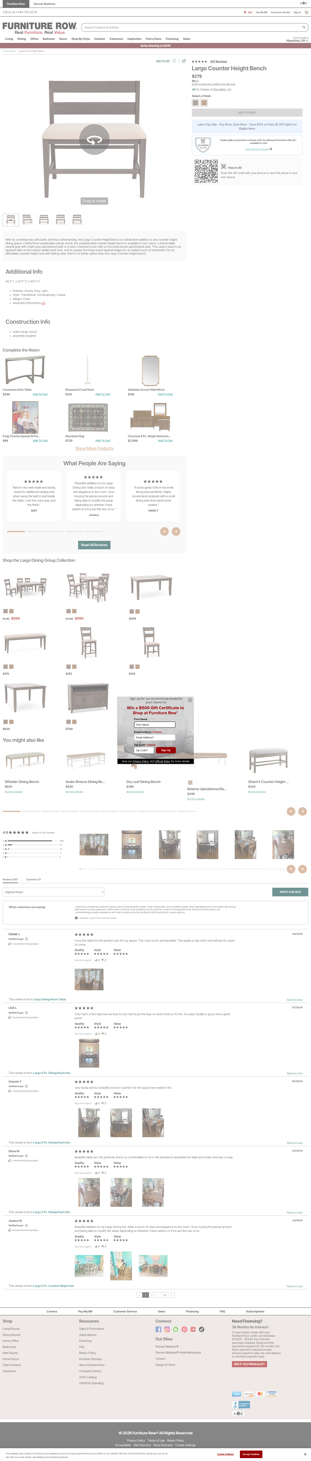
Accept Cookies (251, 1454)
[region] (155, 1454)
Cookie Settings (225, 1454)
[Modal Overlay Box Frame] (155, 730)
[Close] (305, 1454)
